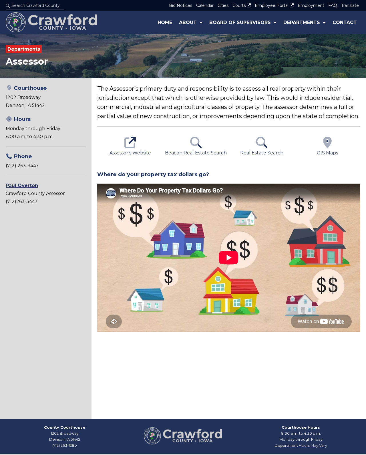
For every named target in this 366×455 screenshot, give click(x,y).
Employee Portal (272, 5)
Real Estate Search (261, 153)
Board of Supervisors (240, 22)
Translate (350, 5)
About (188, 22)
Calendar (205, 5)
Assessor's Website (130, 153)
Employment (311, 5)
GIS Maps (327, 153)
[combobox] (35, 5)
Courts (239, 5)
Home (165, 22)
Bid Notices (180, 5)
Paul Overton (22, 185)
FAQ (332, 5)
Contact (345, 22)
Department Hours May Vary (300, 445)
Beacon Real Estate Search (196, 153)
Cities (223, 5)
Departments (301, 22)
